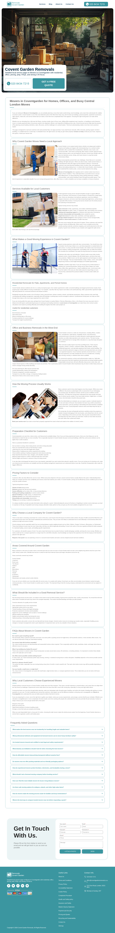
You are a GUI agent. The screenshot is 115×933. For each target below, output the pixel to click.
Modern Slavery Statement (66, 907)
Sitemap (61, 926)
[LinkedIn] (22, 885)
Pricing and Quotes (64, 914)
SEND (92, 851)
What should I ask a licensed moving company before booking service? (35, 774)
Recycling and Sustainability (67, 918)
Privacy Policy (63, 884)
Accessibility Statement (65, 888)
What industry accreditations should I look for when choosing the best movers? (38, 748)
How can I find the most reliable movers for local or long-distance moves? (36, 781)
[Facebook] (8, 885)
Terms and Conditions (65, 880)
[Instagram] (18, 885)
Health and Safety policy (66, 899)
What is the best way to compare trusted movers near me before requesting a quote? (39, 800)
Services (42, 4)
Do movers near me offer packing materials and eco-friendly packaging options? (38, 761)
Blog (50, 4)
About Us (59, 4)
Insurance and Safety (65, 903)
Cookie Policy (63, 891)
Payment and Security (65, 910)
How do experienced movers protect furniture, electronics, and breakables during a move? (41, 768)
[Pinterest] (27, 885)
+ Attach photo (70, 851)
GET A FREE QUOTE (49, 83)
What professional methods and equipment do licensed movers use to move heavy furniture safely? (44, 736)
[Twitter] (13, 885)
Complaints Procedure (65, 895)
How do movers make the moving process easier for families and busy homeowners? (40, 793)
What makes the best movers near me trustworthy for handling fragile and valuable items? (41, 729)
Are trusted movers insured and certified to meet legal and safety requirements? (38, 742)
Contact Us (70, 4)
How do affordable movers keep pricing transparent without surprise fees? (36, 755)
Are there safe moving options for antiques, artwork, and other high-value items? (38, 787)
